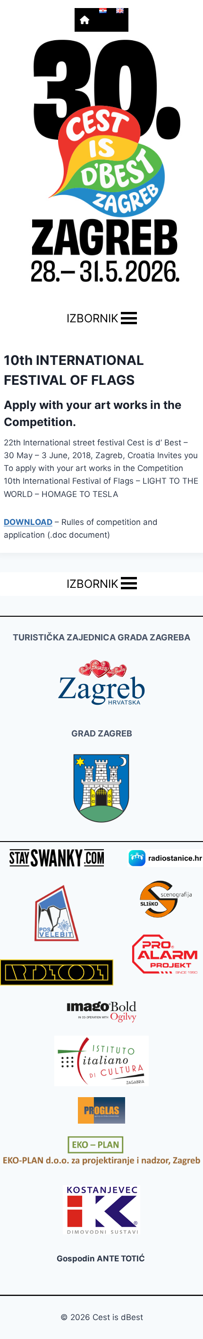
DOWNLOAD (28, 522)
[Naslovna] (85, 20)
